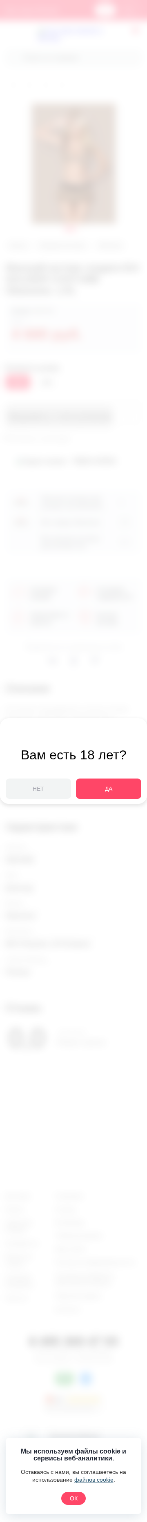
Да (108, 788)
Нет (38, 788)
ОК (74, 1498)
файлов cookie (94, 1479)
